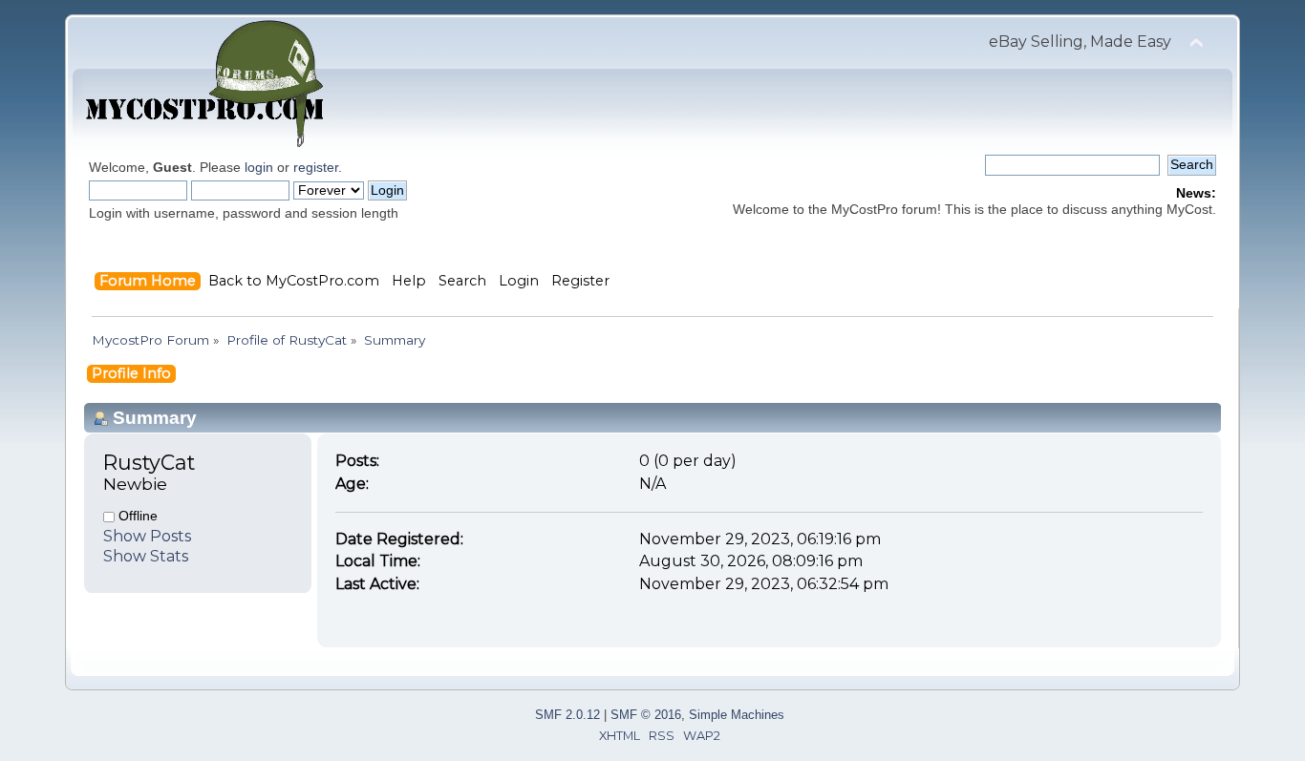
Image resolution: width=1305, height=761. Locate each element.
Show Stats (145, 556)
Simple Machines (736, 715)
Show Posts (147, 536)
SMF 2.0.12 (567, 715)
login (259, 167)
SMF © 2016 (645, 715)
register (315, 167)
